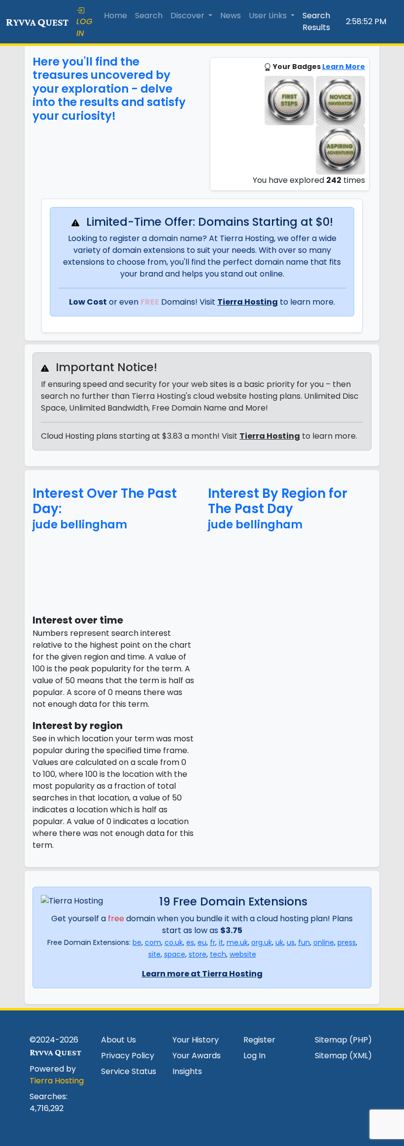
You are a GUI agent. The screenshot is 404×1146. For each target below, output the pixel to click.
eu (202, 942)
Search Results (316, 21)
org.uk (261, 942)
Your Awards (196, 1055)
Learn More (343, 66)
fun (304, 942)
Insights (187, 1071)
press (346, 942)
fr (212, 942)
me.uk (237, 942)
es (190, 942)
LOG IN (84, 27)
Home (115, 15)
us (291, 942)
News (230, 15)
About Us (118, 1039)
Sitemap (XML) (343, 1055)
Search (149, 15)
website (243, 954)
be (137, 942)
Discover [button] (188, 15)
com (153, 942)
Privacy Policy (127, 1055)
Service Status (128, 1071)
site (154, 954)
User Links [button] (269, 15)
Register (259, 1039)
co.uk (174, 942)
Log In (254, 1055)
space (174, 954)
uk (279, 942)
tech (218, 954)
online (323, 942)
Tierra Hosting (247, 302)
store (197, 954)
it (221, 942)
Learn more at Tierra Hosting (202, 973)
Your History (195, 1039)
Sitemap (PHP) (343, 1039)
